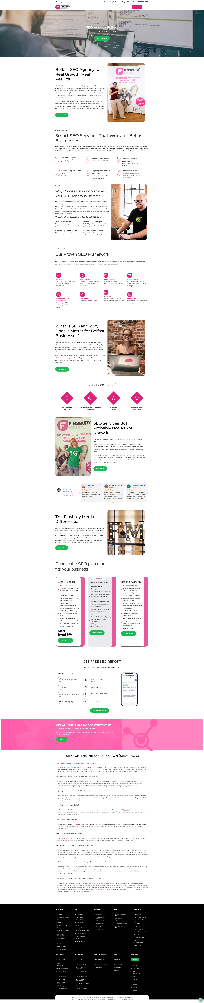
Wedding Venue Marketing (102, 964)
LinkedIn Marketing (62, 943)
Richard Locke (113, 485)
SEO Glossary (80, 938)
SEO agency (84, 86)
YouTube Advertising (62, 922)
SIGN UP (61, 739)
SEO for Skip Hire (62, 986)
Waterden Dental (138, 942)
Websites (99, 7)
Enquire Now (137, 7)
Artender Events (138, 926)
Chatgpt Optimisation (82, 928)
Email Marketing (61, 946)
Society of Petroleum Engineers (139, 920)
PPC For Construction (81, 964)
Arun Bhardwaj (136, 485)
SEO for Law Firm (62, 959)
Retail (96, 962)
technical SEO (141, 781)
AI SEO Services (80, 922)
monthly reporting (66, 838)
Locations (116, 970)
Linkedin (135, 984)
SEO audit (126, 810)
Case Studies (123, 7)
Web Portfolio (99, 923)
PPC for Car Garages (81, 988)
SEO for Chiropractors (63, 976)
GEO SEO (78, 925)
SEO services (82, 151)
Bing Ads (59, 919)
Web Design (99, 914)
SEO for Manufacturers (63, 974)
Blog (134, 971)
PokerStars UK (137, 945)
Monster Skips (137, 914)
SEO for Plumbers (62, 988)
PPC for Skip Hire (80, 986)
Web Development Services (100, 917)
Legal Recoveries (138, 929)
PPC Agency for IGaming (82, 983)
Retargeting (60, 928)
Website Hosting (100, 929)
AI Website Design (100, 921)
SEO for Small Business (82, 930)
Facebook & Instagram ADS (63, 931)
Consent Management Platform (120, 927)
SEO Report (79, 917)
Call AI (116, 921)
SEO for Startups (81, 936)
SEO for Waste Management (61, 983)
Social (92, 7)
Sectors (107, 7)
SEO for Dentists (61, 979)
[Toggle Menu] (201, 1000)
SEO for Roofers (61, 966)
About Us (135, 976)
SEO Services (79, 914)
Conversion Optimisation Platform (121, 915)
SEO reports (94, 624)
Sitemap (135, 965)
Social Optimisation (62, 938)
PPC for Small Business (82, 974)
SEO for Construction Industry (63, 962)
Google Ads (60, 914)
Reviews (135, 959)
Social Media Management (60, 935)
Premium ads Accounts (63, 917)
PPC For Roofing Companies (80, 968)
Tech (114, 7)
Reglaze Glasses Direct (140, 931)
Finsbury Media (67, 489)
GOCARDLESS (136, 974)
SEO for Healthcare (62, 968)
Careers (135, 979)
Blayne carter (90, 485)
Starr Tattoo (137, 923)
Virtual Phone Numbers (121, 923)
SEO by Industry (80, 941)
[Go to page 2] (112, 502)
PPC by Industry (61, 949)
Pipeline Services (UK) (139, 937)
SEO (85, 7)
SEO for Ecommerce (81, 933)
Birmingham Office (118, 967)
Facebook (135, 982)
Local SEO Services (81, 919)
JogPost (136, 940)
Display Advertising (62, 925)
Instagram (135, 990)
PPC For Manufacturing (82, 976)
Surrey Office (117, 962)
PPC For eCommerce (81, 959)
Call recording (118, 918)
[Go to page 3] (113, 502)
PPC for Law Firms (81, 962)
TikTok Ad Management (63, 941)
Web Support (99, 926)
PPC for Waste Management (80, 980)
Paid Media (78, 7)
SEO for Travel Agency (63, 971)
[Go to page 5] (116, 502)
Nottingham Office (118, 964)
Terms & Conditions (138, 963)
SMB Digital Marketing (100, 959)
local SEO (105, 883)
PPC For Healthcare (81, 971)
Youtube (135, 987)
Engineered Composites (140, 917)
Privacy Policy (136, 968)
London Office (117, 959)
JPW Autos (137, 934)
